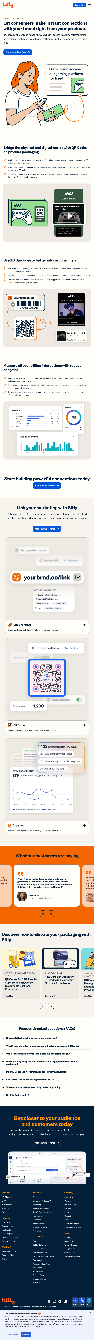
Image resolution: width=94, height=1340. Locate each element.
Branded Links (7, 1226)
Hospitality (37, 1204)
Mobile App (37, 1283)
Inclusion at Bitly (70, 1204)
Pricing (4, 1259)
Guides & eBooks (39, 1245)
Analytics (5, 1208)
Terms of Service (70, 1245)
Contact (67, 1216)
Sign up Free (80, 5)
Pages (4, 1212)
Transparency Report (72, 1256)
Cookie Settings (12, 1334)
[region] (47, 1325)
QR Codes (5, 1201)
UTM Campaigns (8, 1234)
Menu (90, 5)
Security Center (39, 1275)
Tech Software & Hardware (43, 1212)
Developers (37, 1260)
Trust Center (38, 1271)
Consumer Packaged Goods (43, 1201)
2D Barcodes (7, 1204)
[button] (43, 913)
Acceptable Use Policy (72, 1249)
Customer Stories (40, 1252)
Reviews (67, 1220)
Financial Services (40, 1223)
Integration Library (9, 1251)
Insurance (37, 1220)
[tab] (47, 1038)
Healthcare (37, 1216)
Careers (67, 1201)
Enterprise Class (8, 1255)
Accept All (26, 1334)
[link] (49, 1301)
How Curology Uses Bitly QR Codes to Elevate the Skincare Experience (59, 980)
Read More (9, 996)
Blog (34, 1241)
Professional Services (41, 1227)
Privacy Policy (69, 1237)
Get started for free (16, 52)
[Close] (90, 1313)
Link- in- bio (6, 1222)
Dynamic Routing (8, 1241)
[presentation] (43, 1006)
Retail (35, 1197)
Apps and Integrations (41, 1264)
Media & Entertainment (42, 1208)
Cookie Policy (69, 1241)
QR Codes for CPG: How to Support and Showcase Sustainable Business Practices (21, 984)
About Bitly (68, 1197)
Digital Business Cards (10, 1237)
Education (37, 1231)
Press (66, 1212)
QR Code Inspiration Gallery (43, 1256)
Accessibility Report (72, 1223)
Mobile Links (6, 1230)
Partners (67, 1208)
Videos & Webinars (40, 1249)
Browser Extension (40, 1279)
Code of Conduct (71, 1252)
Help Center (37, 1267)
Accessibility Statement (73, 1227)
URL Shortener (7, 1197)
